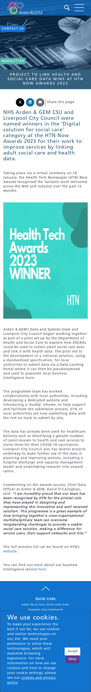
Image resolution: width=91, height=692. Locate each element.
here (42, 569)
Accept (72, 651)
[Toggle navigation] (79, 7)
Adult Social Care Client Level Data (45, 605)
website (10, 551)
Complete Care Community (45, 610)
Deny (73, 659)
